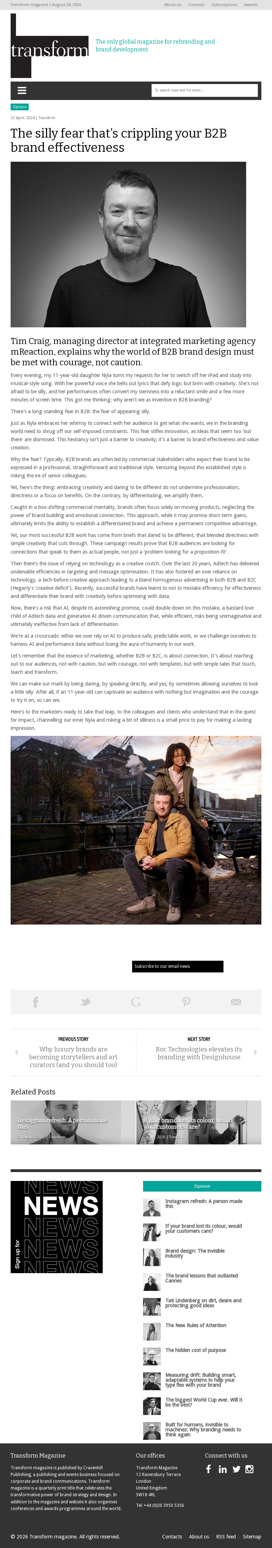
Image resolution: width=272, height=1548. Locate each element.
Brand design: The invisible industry (195, 1253)
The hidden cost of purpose (195, 1350)
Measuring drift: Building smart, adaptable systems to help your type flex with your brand (200, 1380)
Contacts (196, 4)
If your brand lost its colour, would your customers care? (203, 1228)
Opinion (20, 107)
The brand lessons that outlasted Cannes (201, 1278)
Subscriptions (224, 4)
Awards (251, 4)
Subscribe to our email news (162, 966)
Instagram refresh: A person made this (203, 1203)
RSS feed (226, 1536)
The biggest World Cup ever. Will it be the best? (203, 1402)
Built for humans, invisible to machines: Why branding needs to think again (203, 1430)
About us (172, 4)
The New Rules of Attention (195, 1325)
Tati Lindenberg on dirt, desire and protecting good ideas (203, 1303)
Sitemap (252, 1536)
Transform (47, 118)
